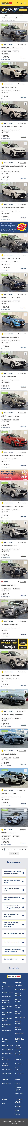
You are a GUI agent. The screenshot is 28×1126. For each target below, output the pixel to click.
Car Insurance (6, 1030)
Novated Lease (19, 1074)
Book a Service (6, 1084)
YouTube (17, 1114)
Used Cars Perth (19, 1033)
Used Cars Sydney (20, 989)
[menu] (25, 3)
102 (22, 849)
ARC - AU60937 (6, 1073)
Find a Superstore (7, 993)
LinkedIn (17, 1110)
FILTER (6, 15)
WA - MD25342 (6, 1070)
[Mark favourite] (25, 24)
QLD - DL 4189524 (7, 1050)
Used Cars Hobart (20, 1017)
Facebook (18, 1106)
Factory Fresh (6, 997)
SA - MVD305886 (7, 1054)
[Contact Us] (21, 3)
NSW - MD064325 (7, 1046)
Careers (17, 1084)
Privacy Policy (19, 1094)
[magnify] (17, 3)
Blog (3, 1103)
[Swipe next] (25, 32)
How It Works (19, 1064)
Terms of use (14, 1123)
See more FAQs (14, 968)
